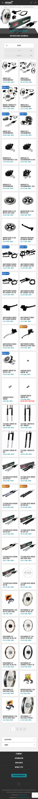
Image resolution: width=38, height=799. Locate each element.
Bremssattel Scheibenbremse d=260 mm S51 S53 (28, 159)
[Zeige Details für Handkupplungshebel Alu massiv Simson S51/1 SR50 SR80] (28, 227)
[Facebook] (19, 784)
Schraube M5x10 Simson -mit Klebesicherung (26, 372)
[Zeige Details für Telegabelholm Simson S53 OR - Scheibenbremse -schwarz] (28, 572)
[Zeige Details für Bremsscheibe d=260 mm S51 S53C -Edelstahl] (10, 227)
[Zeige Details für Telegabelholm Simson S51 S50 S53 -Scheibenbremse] (10, 493)
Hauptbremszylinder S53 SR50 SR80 (27, 318)
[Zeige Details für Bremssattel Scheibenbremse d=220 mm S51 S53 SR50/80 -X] (10, 174)
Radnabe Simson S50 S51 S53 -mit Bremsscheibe (9, 372)
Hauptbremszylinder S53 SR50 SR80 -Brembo (9, 345)
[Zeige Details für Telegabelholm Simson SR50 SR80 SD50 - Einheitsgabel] (28, 546)
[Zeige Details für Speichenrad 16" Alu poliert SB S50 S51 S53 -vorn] (28, 599)
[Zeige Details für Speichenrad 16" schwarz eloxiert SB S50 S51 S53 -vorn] (28, 652)
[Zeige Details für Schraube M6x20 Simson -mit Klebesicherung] (28, 386)
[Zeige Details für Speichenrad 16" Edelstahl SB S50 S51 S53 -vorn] (10, 626)
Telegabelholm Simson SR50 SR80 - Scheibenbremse (10, 558)
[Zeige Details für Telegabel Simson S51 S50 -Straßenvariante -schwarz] (28, 439)
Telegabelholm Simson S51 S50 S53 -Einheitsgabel (10, 478)
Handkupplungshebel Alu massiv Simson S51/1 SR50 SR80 (27, 239)
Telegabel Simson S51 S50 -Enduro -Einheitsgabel (10, 425)
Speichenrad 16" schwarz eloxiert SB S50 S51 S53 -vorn (27, 664)
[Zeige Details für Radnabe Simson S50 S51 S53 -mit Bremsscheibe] (10, 360)
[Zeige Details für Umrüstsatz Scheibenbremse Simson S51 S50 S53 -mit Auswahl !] (28, 67)
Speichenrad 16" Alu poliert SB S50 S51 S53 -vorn (27, 611)
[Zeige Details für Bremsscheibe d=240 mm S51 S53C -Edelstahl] (28, 200)
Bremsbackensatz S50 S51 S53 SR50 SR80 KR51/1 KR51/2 (10, 611)
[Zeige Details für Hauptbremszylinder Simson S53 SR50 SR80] (28, 333)
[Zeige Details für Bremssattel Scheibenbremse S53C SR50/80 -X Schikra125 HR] (28, 174)
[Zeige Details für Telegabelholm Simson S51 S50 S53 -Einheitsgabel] (10, 466)
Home (5, 7)
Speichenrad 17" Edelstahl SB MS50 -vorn (27, 718)
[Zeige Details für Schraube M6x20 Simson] (10, 386)
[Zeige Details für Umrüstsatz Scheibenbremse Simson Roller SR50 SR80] (28, 121)
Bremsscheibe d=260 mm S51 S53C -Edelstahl (9, 239)
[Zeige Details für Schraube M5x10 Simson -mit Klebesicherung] (28, 360)
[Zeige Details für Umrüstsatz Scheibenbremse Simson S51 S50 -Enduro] (28, 94)
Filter (19, 45)
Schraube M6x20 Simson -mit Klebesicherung (26, 397)
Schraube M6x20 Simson (8, 398)
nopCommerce (22, 795)
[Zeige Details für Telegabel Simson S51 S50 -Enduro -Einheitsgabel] (10, 413)
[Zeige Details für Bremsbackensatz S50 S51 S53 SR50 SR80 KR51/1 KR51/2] (10, 599)
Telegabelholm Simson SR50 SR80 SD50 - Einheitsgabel (28, 558)
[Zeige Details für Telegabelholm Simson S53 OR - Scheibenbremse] (10, 572)
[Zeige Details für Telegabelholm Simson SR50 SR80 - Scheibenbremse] (10, 546)
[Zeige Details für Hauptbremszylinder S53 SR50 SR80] (28, 307)
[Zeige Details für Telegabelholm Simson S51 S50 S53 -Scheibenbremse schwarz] (28, 519)
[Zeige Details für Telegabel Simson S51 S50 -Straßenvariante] (10, 439)
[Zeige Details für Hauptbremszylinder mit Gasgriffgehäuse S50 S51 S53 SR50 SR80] (10, 307)
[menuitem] (19, 776)
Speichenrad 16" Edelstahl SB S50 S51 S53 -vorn (9, 638)
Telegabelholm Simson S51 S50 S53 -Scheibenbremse (10, 505)
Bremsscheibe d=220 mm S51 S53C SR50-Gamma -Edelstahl (9, 213)
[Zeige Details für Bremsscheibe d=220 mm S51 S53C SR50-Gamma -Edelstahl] (10, 200)
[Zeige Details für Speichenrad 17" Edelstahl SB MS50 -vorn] (28, 705)
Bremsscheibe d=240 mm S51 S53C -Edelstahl (27, 213)
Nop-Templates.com (23, 797)
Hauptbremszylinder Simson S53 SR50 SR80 (28, 345)
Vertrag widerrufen (19, 775)
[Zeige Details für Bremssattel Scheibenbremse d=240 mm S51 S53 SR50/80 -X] (10, 147)
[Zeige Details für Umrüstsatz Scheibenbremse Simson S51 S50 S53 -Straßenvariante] (10, 121)
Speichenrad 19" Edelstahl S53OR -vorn (9, 691)
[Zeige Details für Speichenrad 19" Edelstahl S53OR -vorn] (10, 679)
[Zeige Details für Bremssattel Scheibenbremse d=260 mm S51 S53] (28, 147)
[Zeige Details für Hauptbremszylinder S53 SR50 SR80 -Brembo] (10, 333)
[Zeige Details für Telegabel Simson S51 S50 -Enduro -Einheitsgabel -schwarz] (28, 413)
